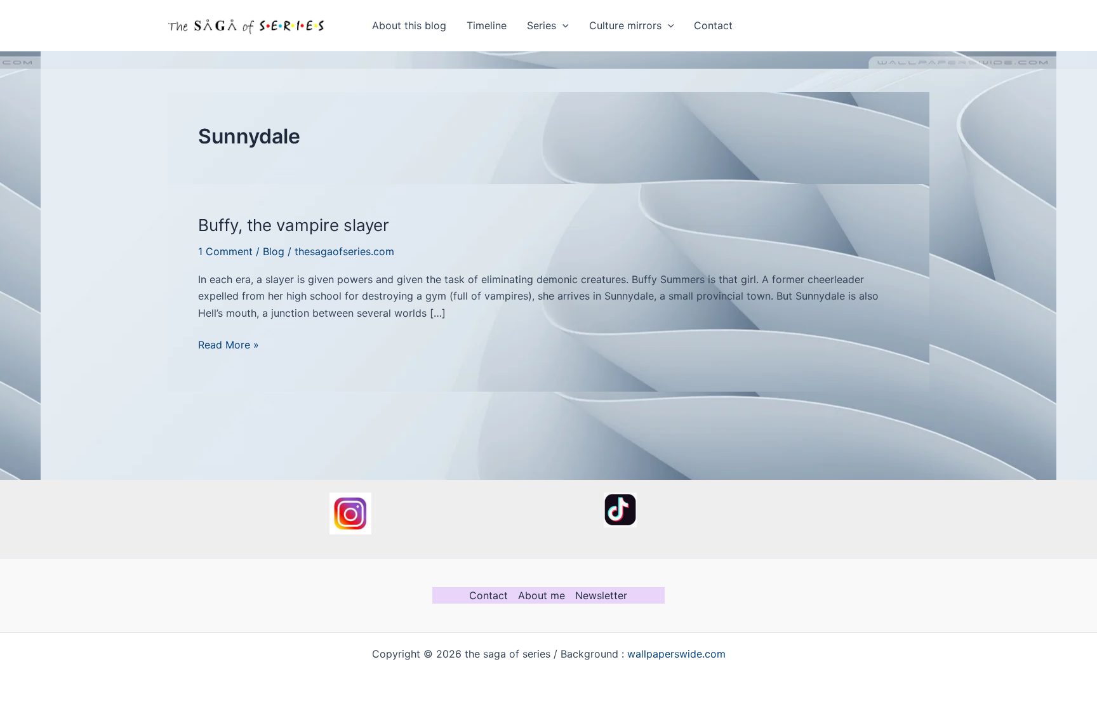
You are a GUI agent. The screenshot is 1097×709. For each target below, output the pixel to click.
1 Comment (225, 251)
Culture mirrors (625, 25)
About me (541, 595)
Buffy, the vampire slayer (293, 225)
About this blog (409, 25)
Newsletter (601, 595)
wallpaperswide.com (676, 653)
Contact (713, 25)
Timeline (487, 25)
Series (541, 25)
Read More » (228, 345)
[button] (562, 25)
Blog (273, 251)
